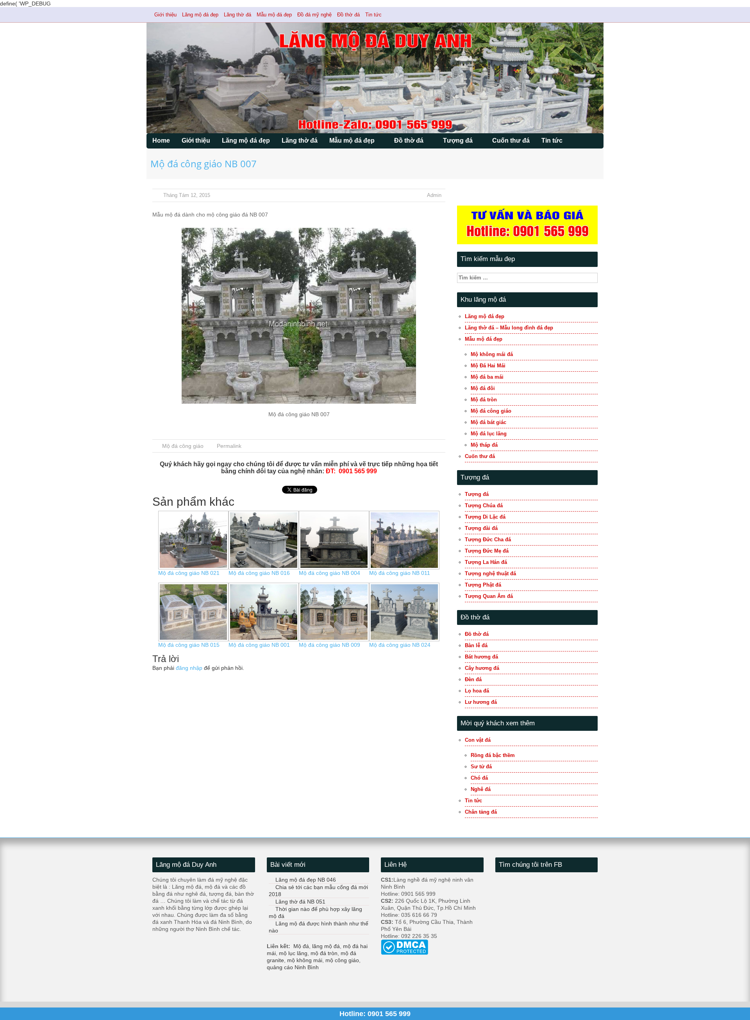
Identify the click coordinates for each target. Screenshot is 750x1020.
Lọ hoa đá (477, 691)
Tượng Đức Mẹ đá (487, 551)
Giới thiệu (165, 15)
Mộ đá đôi (483, 388)
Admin (434, 195)
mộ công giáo (342, 960)
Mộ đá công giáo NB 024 (399, 645)
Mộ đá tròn (484, 400)
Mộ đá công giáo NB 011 (399, 573)
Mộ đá (301, 946)
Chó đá (479, 778)
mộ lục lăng (293, 953)
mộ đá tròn (324, 953)
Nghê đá (481, 789)
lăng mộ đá (326, 946)
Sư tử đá (481, 766)
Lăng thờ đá (237, 15)
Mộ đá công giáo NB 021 (189, 573)
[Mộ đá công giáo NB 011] (404, 540)
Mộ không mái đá (492, 354)
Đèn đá (473, 679)
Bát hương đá (481, 657)
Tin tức (373, 15)
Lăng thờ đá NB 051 (300, 901)
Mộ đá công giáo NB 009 (329, 645)
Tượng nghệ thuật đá (490, 573)
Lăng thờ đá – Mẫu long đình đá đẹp (509, 328)
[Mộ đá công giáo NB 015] (193, 611)
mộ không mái (304, 960)
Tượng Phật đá (483, 585)
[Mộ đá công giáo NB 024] (404, 611)
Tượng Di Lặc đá (485, 517)
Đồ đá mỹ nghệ (314, 15)
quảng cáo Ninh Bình (293, 967)
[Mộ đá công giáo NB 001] (264, 611)
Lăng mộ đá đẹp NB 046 (305, 880)
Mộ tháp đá (484, 445)
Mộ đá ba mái (487, 377)
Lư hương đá (481, 702)
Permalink (229, 446)
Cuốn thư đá (511, 140)
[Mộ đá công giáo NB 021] (193, 540)
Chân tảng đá (481, 812)
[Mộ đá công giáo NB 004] (334, 540)
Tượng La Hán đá (486, 562)
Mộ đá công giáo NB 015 (189, 645)
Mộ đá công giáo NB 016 (259, 573)
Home (161, 140)
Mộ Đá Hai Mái (488, 366)
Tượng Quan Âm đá (489, 596)
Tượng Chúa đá (484, 505)
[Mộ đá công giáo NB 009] (334, 611)
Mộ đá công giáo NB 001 (259, 645)
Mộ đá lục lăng (489, 434)
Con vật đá (478, 740)
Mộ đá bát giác (488, 422)
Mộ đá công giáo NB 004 (329, 573)
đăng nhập (189, 668)
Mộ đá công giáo (183, 446)
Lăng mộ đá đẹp (200, 15)
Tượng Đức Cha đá (488, 539)
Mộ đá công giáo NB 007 (203, 163)
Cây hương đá (482, 668)
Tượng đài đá (481, 528)
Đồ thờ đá (348, 15)
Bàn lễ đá (476, 645)
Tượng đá (458, 140)
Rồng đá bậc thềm (493, 755)
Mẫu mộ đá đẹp (274, 15)
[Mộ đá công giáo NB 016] (264, 540)
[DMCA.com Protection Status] (404, 946)
